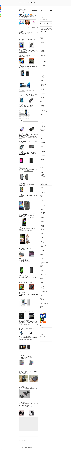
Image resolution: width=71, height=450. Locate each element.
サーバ (41, 134)
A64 (42, 76)
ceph (42, 163)
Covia (41, 230)
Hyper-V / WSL (43, 245)
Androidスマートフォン (44, 168)
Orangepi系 (42, 176)
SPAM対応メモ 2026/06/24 (43, 31)
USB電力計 (42, 226)
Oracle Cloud (42, 250)
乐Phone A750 (25, 168)
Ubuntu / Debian (44, 111)
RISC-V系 (42, 179)
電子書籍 (41, 306)
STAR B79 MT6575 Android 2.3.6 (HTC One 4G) (30, 50)
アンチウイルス (43, 126)
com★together (42, 340)
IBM (41, 138)
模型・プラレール (43, 299)
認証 (41, 146)
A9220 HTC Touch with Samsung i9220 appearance (30, 321)
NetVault (43, 155)
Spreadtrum (43, 69)
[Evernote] (26, 14)
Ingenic (43, 93)
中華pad (42, 54)
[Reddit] (22, 14)
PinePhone (42, 172)
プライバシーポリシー (21, 447)
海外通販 (41, 266)
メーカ (41, 228)
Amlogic (42, 80)
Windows (42, 115)
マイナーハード (42, 212)
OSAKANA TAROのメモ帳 (27, 2)
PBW (40, 118)
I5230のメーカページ (25, 358)
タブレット (42, 191)
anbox (42, 38)
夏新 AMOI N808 (27, 261)
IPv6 (42, 288)
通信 (40, 278)
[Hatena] (25, 14)
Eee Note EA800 (43, 216)
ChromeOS (43, 107)
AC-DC (42, 308)
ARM (41, 81)
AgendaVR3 (42, 130)
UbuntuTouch (42, 114)
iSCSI (41, 158)
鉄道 (40, 298)
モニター (41, 233)
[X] (21, 14)
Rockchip (42, 98)
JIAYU (43, 65)
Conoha (42, 242)
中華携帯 (42, 55)
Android (41, 37)
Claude (43, 197)
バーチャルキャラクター (44, 303)
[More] (31, 14)
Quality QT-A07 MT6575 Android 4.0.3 (29, 105)
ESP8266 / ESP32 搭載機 (44, 262)
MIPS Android (42, 43)
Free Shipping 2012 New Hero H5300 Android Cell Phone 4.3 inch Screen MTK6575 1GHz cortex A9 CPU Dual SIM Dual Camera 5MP (28, 137)
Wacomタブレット (43, 275)
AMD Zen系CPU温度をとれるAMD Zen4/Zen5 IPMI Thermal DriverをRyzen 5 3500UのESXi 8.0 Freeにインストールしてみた (46, 29)
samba (42, 164)
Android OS (42, 102)
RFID (41, 282)
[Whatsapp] (0, 15)
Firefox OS (42, 105)
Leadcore (42, 88)
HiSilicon (42, 85)
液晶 (41, 263)
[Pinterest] (0, 10)
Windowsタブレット (43, 184)
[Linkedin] (0, 9)
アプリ (41, 125)
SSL (41, 122)
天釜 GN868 (26, 276)
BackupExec (43, 151)
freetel (43, 70)
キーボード (42, 255)
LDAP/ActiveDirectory (43, 142)
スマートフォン (42, 167)
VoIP (41, 283)
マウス (42, 258)
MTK (42, 60)
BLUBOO (44, 61)
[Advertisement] (28, 424)
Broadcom (43, 56)
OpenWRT (42, 237)
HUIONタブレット (43, 274)
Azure (41, 241)
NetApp (42, 159)
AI (41, 196)
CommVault (43, 152)
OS (40, 101)
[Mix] (0, 13)
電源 (40, 307)
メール (42, 143)
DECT (41, 279)
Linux (41, 106)
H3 (42, 77)
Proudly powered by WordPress (28, 447)
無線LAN (42, 296)
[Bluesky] (28, 14)
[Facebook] (19, 14)
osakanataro (24, 9)
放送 (41, 295)
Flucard (42, 217)
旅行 (41, 304)
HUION (43, 192)
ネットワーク (42, 287)
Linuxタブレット (43, 183)
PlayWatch (42, 221)
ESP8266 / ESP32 (43, 84)
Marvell (43, 59)
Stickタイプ (42, 51)
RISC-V (42, 97)
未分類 (41, 265)
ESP (41, 200)
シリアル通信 (42, 286)
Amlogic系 (42, 175)
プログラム (41, 195)
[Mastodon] (23, 14)
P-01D (42, 47)
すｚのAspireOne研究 (42, 336)
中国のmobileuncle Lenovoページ (28, 171)
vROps (42, 270)
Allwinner (42, 75)
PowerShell (42, 205)
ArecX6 (42, 213)
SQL (41, 209)
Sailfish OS (43, 110)
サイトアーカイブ (42, 129)
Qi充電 (42, 222)
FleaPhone (44, 64)
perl (41, 204)
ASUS (41, 229)
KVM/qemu (42, 246)
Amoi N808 (26, 259)
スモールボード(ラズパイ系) (43, 174)
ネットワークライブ (43, 291)
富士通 (42, 187)
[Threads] (29, 14)
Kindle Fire (42, 42)
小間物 (41, 254)
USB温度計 (42, 225)
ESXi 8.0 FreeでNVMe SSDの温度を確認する (45, 25)
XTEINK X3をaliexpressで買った (44, 19)
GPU (41, 201)
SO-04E (42, 50)
